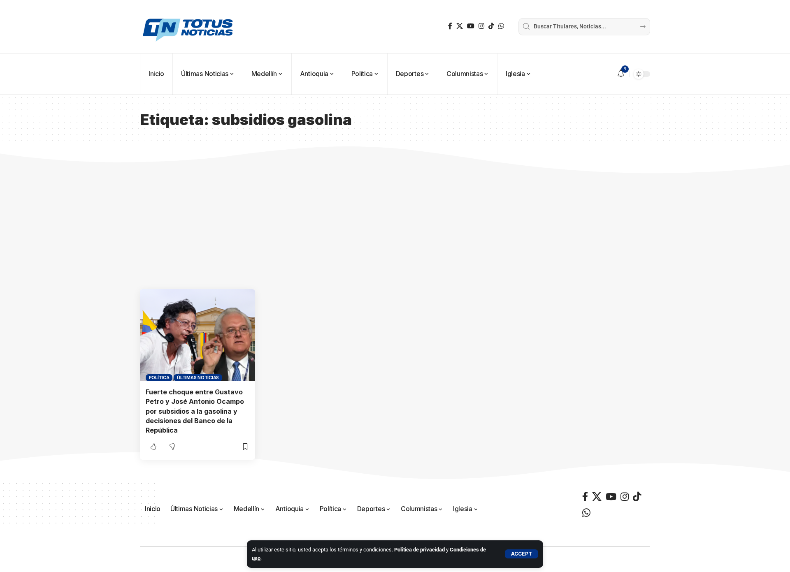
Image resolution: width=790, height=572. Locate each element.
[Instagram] (481, 26)
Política (159, 377)
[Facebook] (450, 26)
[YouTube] (470, 26)
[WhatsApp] (501, 26)
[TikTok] (491, 26)
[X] (459, 26)
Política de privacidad (419, 550)
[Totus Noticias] (189, 26)
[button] (521, 553)
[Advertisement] (395, 227)
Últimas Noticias (198, 377)
